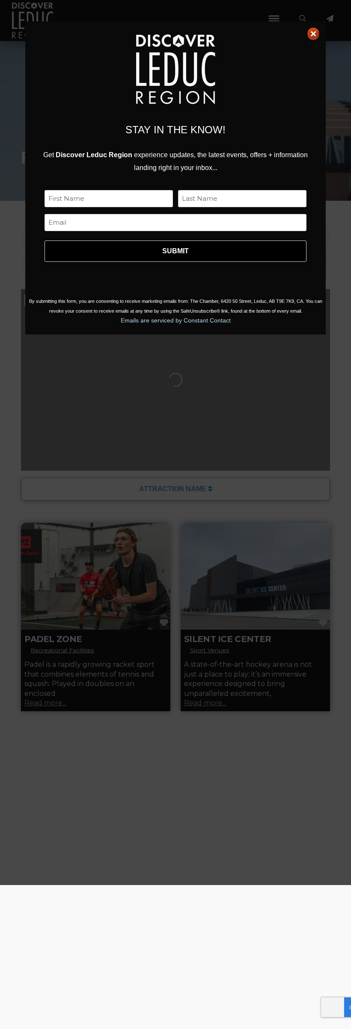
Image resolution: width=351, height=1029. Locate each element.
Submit (175, 251)
